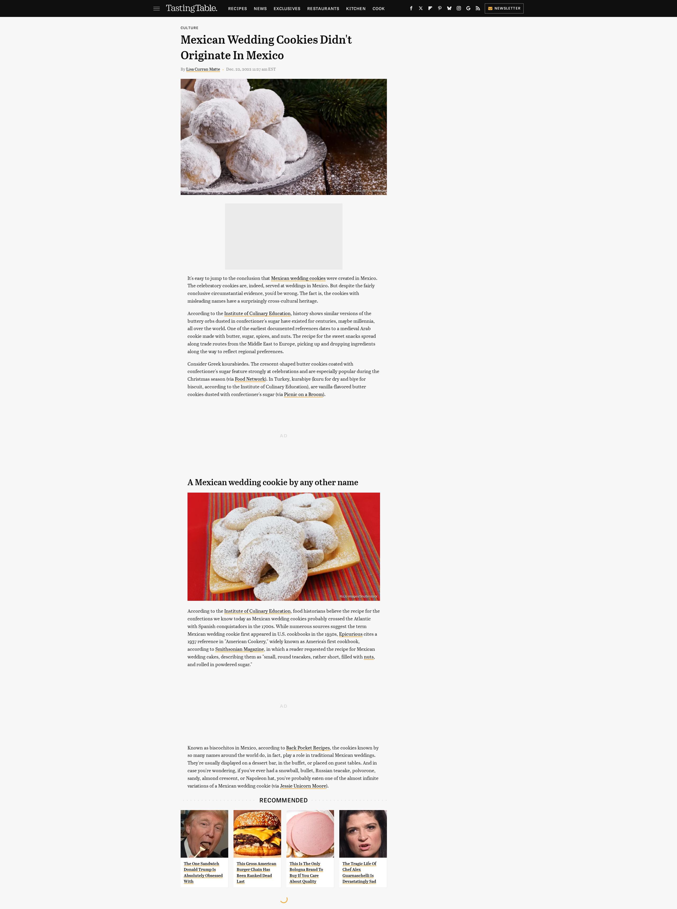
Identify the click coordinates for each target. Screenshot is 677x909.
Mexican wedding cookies (298, 278)
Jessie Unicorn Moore (303, 785)
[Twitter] (420, 9)
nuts (369, 656)
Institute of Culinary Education (257, 313)
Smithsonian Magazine (239, 649)
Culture (190, 27)
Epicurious (351, 633)
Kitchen (355, 8)
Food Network (250, 378)
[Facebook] (411, 9)
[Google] (468, 9)
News (260, 8)
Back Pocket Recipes (308, 747)
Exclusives (287, 8)
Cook (379, 8)
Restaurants (323, 8)
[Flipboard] (430, 9)
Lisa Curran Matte (203, 69)
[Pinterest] (439, 9)
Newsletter (508, 8)
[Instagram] (458, 9)
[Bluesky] (449, 9)
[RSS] (478, 9)
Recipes (237, 8)
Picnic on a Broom (303, 394)
